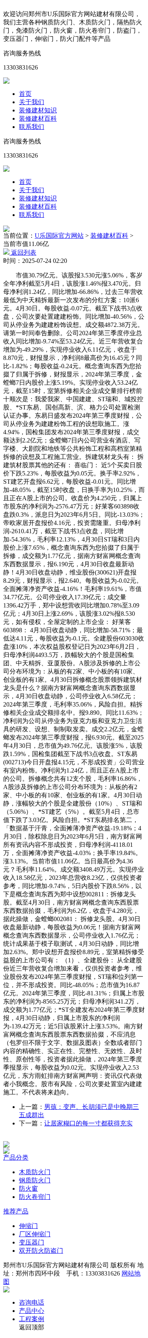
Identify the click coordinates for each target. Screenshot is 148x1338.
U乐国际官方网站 (59, 235)
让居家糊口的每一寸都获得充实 (88, 1123)
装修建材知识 (38, 110)
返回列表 (22, 252)
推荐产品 (15, 1211)
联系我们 (31, 126)
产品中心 (31, 1310)
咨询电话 (31, 1302)
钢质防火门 (35, 1180)
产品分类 (15, 1157)
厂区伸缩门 (35, 1234)
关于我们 (31, 102)
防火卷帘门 (35, 1196)
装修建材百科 (38, 118)
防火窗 (28, 1188)
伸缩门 (28, 1225)
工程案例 (31, 1319)
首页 (25, 93)
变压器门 (31, 1242)
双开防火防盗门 (41, 1250)
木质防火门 (35, 1172)
